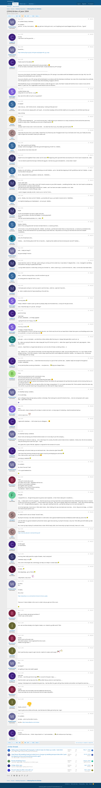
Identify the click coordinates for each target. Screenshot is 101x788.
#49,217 (91, 248)
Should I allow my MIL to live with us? (22, 770)
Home (9, 4)
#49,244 (91, 647)
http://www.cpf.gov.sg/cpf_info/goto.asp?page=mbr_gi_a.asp (33, 52)
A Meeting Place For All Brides (26, 757)
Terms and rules (74, 784)
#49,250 (91, 730)
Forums (15, 4)
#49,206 (91, 101)
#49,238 (91, 554)
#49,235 (91, 512)
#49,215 (91, 221)
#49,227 (91, 389)
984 (19, 16)
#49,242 (91, 622)
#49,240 (91, 581)
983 (17, 16)
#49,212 (91, 180)
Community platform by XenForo (50, 786)
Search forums (16, 6)
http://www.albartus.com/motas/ (30, 722)
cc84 (12, 757)
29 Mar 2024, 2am (16, 765)
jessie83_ (13, 771)
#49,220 (91, 285)
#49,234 (91, 492)
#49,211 (91, 167)
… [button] (14, 16)
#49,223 (91, 324)
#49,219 (91, 273)
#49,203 (91, 46)
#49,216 (91, 235)
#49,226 (91, 370)
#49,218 (91, 260)
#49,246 (91, 673)
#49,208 (91, 130)
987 (28, 16)
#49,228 (91, 406)
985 (22, 16)
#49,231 (91, 448)
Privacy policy (82, 784)
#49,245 (91, 660)
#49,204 (91, 59)
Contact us (67, 784)
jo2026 (12, 751)
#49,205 (91, 88)
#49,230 (91, 431)
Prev (10, 16)
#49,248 (91, 699)
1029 (33, 16)
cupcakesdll (13, 762)
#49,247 (91, 686)
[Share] (88, 19)
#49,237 (91, 541)
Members (31, 4)
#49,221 (91, 298)
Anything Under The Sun (28, 766)
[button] (27, 3)
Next (37, 16)
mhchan (89, 755)
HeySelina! (13, 766)
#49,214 (91, 208)
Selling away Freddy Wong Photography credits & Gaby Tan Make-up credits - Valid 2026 (37, 750)
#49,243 (91, 635)
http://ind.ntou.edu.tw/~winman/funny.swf (29, 533)
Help (87, 784)
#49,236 (91, 529)
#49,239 (91, 566)
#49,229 (91, 418)
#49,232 (91, 461)
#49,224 (91, 336)
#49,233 (91, 477)
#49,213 (91, 195)
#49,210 (91, 155)
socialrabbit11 (88, 771)
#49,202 (91, 34)
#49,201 (91, 19)
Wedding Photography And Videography (29, 751)
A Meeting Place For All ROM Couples (30, 762)
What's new (23, 4)
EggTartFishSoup (87, 762)
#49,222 (91, 310)
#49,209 (91, 142)
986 (25, 16)
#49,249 (91, 713)
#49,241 (91, 610)
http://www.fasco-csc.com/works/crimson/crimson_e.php (32, 596)
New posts (9, 6)
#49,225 (91, 358)
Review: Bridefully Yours (18, 761)
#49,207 (91, 116)
